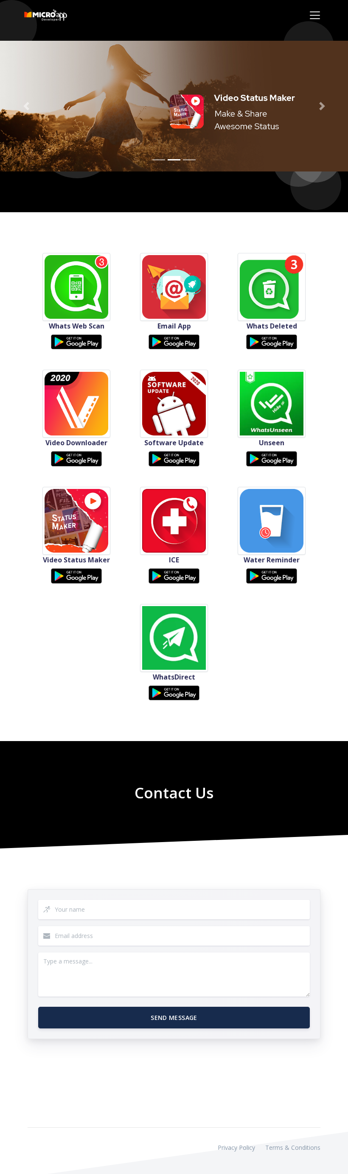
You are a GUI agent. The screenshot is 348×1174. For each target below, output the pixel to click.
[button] (26, 106)
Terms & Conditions (292, 1147)
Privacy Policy (236, 1147)
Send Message (174, 1018)
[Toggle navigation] (315, 15)
